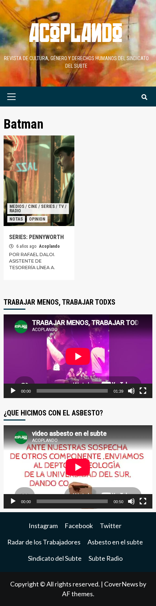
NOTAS (16, 219)
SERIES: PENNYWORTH (36, 237)
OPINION (37, 219)
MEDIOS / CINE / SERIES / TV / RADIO (37, 208)
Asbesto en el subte (115, 542)
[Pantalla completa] (143, 390)
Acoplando (49, 246)
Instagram (43, 526)
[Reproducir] (13, 390)
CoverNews (121, 584)
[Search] (144, 97)
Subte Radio (106, 558)
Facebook (79, 526)
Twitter (111, 526)
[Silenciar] (131, 390)
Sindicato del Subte (55, 558)
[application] (78, 356)
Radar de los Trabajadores (44, 542)
